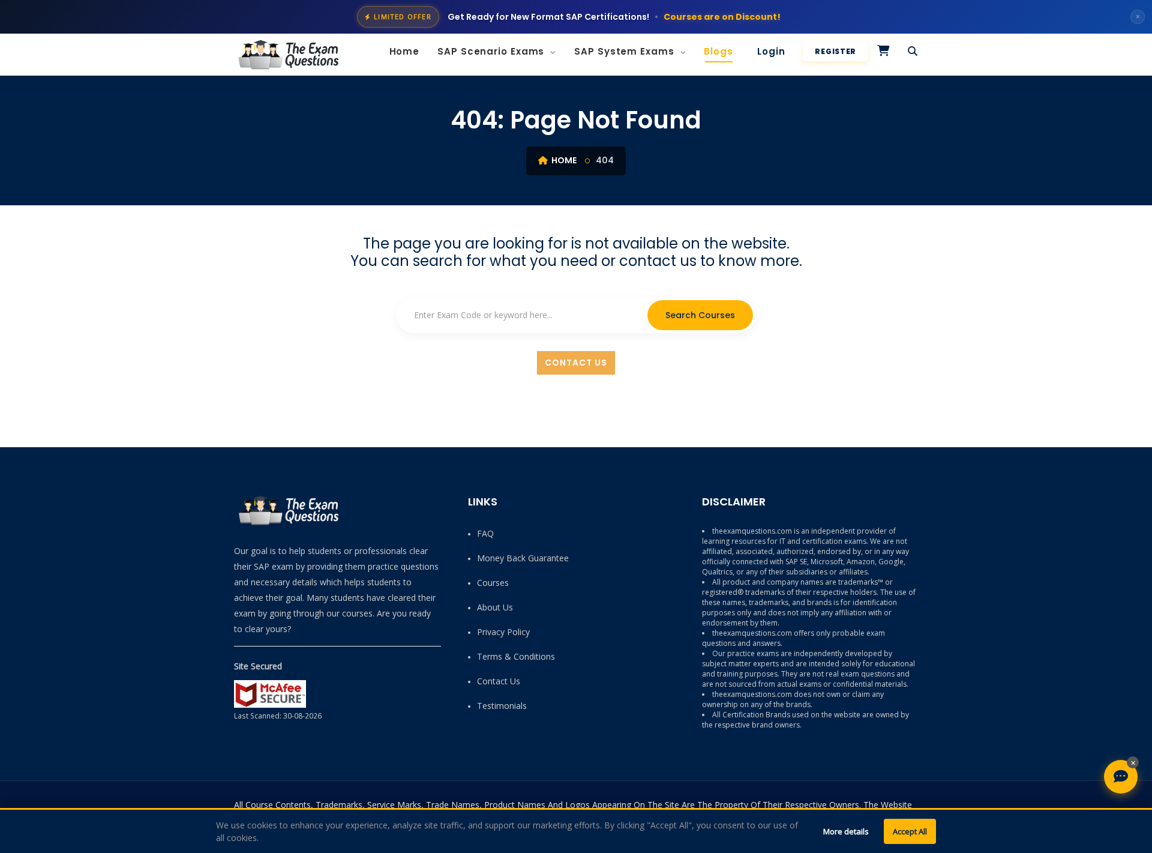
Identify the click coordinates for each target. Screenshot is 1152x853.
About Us (495, 607)
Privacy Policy (503, 631)
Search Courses (700, 315)
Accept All (910, 831)
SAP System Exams (625, 51)
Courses (493, 582)
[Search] (913, 52)
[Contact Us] (1121, 777)
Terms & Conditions (516, 656)
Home (404, 51)
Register (835, 51)
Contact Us (576, 363)
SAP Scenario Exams (492, 51)
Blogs (718, 51)
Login (771, 51)
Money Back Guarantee (523, 558)
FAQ (485, 533)
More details (846, 831)
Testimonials (502, 705)
